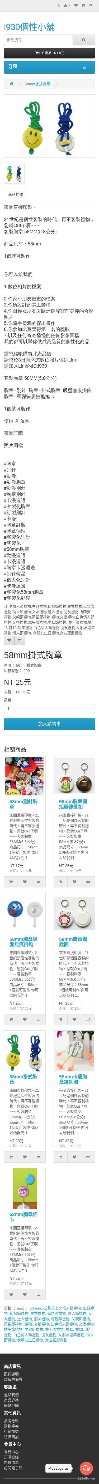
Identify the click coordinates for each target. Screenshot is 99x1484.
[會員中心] (67, 5)
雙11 (69, 1329)
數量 (7, 700)
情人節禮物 (77, 1313)
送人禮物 (24, 1319)
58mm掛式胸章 (37, 84)
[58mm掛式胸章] (49, 126)
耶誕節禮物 (19, 1313)
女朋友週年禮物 (71, 1335)
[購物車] (83, 5)
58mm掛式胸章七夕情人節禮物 (55, 1308)
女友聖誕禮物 (56, 1340)
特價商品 (11, 1437)
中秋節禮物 (34, 1329)
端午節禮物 (13, 1329)
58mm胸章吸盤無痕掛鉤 (23, 942)
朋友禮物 (41, 1319)
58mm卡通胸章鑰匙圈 (73, 1079)
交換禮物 (41, 1324)
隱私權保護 (13, 1379)
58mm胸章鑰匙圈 (73, 942)
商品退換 (11, 1400)
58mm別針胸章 (23, 804)
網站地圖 (11, 1405)
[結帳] (90, 5)
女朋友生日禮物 (30, 1340)
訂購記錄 (11, 1457)
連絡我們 (11, 1395)
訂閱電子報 (13, 1468)
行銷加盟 (11, 1431)
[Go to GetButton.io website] (86, 1478)
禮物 (28, 1324)
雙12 (79, 1329)
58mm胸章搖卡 (23, 1217)
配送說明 (11, 1374)
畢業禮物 (37, 1313)
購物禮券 (11, 1426)
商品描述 (15, 194)
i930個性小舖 (29, 27)
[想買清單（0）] (76, 5)
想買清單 (11, 1462)
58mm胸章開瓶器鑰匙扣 (73, 804)
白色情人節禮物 (64, 1324)
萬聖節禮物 (13, 1324)
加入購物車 (49, 723)
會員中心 (11, 1452)
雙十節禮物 (54, 1329)
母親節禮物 (56, 1313)
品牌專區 (11, 1421)
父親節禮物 (81, 1319)
